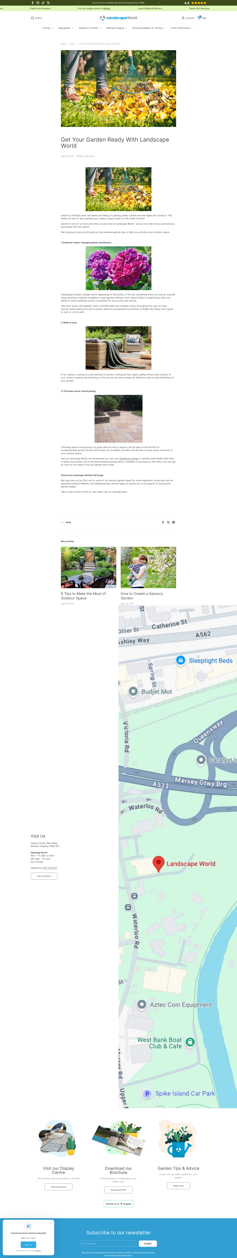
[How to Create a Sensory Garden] (148, 567)
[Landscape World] (118, 18)
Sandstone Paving (129, 458)
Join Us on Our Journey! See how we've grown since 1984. (118, 3)
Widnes (23, 8)
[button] (36, 18)
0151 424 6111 (50, 868)
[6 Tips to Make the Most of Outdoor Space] (88, 567)
